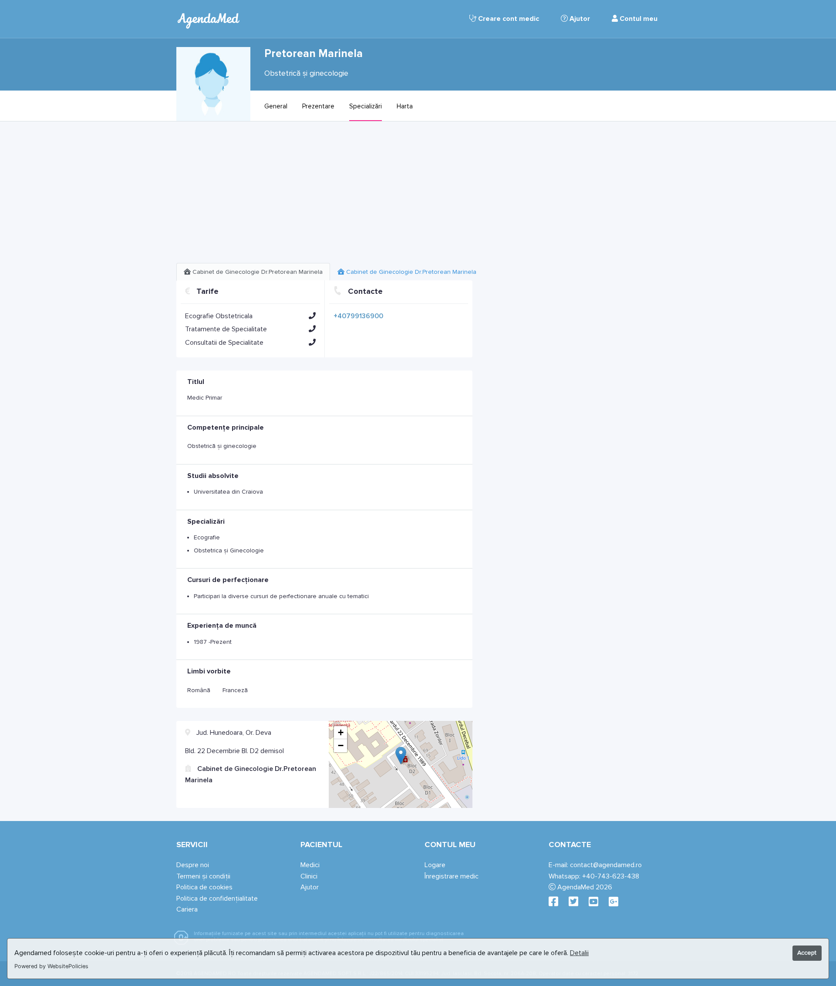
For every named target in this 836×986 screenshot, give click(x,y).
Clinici (308, 876)
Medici (310, 865)
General (275, 106)
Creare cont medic (507, 18)
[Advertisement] (324, 195)
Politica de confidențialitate (217, 898)
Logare (435, 865)
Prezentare (318, 106)
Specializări (365, 106)
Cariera (187, 909)
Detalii (579, 953)
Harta (405, 106)
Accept (806, 952)
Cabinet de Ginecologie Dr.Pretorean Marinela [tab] (257, 272)
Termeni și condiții (203, 876)
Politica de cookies (204, 887)
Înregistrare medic (452, 876)
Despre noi (192, 865)
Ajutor (579, 18)
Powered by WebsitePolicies (51, 966)
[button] (312, 315)
